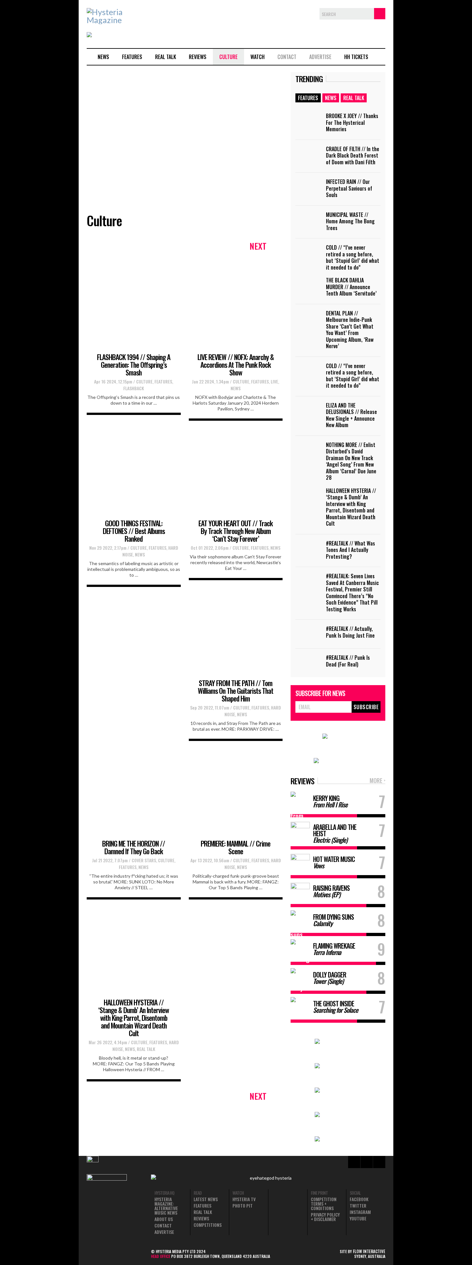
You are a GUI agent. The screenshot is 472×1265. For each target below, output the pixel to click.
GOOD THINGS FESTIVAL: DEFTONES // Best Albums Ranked (134, 531)
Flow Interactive (369, 1251)
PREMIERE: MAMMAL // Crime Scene (235, 847)
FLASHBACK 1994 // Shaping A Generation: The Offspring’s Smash (133, 364)
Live (274, 381)
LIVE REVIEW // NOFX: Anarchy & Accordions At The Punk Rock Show (235, 364)
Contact (286, 57)
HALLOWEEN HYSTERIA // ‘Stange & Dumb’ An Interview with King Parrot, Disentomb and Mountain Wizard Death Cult (133, 1017)
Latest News (206, 1199)
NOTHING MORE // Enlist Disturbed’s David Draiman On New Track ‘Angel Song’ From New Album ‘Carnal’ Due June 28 (351, 461)
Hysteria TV (244, 1199)
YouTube (358, 1218)
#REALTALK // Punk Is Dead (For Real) (348, 661)
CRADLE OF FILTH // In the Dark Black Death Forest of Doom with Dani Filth (352, 155)
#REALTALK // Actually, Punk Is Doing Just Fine (350, 632)
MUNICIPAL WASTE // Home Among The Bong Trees (350, 221)
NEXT (258, 246)
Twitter (358, 1205)
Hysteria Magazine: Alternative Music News (166, 1206)
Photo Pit (242, 1205)
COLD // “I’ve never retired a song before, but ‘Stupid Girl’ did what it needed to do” (352, 257)
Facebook (359, 1199)
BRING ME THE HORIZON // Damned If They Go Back (133, 847)
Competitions (208, 1225)
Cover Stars (144, 860)
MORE (377, 781)
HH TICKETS (356, 57)
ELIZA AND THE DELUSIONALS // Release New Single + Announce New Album (351, 415)
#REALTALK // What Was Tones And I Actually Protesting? (350, 549)
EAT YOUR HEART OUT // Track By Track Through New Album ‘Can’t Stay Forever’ (235, 531)
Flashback (133, 388)
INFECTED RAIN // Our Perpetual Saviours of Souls (349, 188)
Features (132, 57)
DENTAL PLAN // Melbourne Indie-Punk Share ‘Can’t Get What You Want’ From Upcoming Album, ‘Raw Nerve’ (349, 329)
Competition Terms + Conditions (324, 1203)
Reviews (197, 57)
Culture (228, 57)
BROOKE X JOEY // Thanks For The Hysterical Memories (352, 122)
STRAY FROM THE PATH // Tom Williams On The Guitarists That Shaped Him (235, 690)
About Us (163, 1219)
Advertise (320, 57)
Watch (257, 57)
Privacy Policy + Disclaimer (325, 1216)
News (103, 57)
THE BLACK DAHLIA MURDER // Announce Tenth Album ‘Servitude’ (351, 286)
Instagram (360, 1212)
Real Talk (165, 57)
